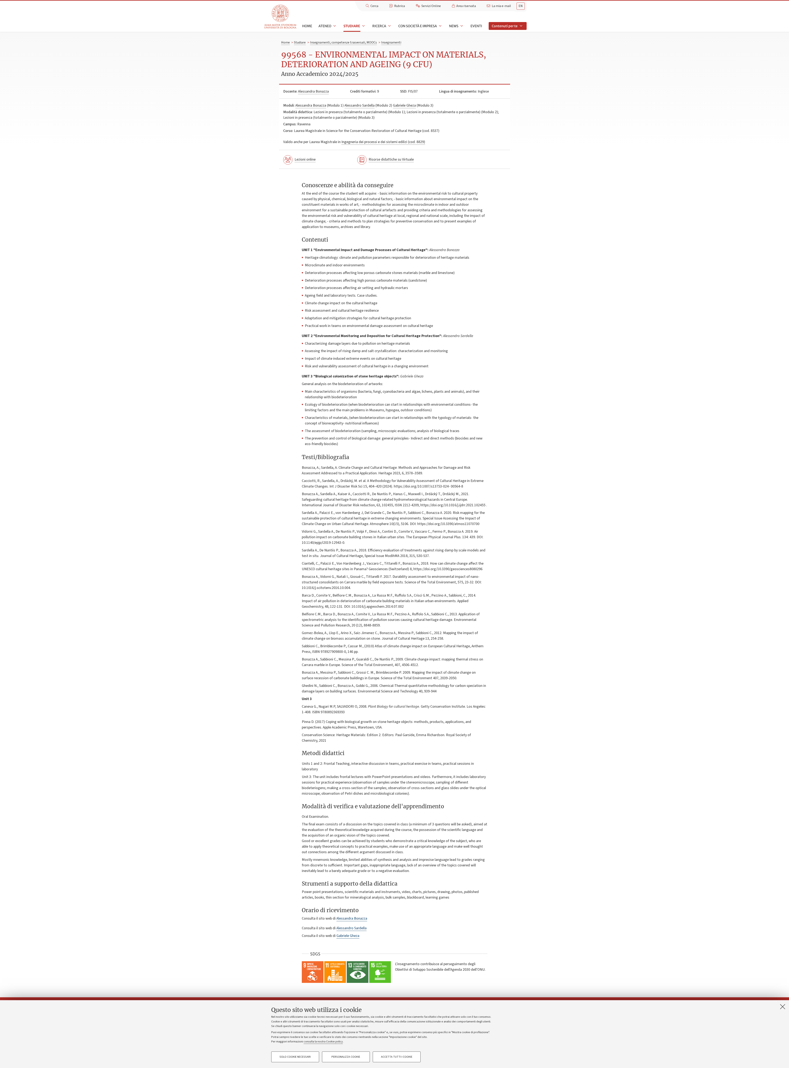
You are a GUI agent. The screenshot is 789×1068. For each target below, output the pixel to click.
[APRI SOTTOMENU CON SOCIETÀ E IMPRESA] (440, 25)
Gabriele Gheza (404, 105)
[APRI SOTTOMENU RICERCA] (389, 25)
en (521, 6)
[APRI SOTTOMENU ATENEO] (334, 25)
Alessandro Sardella (359, 105)
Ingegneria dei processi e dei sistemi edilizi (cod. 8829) (383, 142)
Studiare (351, 26)
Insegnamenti (391, 42)
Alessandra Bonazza (313, 91)
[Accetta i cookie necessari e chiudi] (782, 1006)
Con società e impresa (417, 26)
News (453, 26)
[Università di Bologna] (281, 17)
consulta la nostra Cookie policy (323, 1042)
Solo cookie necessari (295, 1057)
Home (307, 26)
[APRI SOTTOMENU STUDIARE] (363, 25)
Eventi (476, 26)
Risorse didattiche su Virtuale (391, 159)
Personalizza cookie (345, 1057)
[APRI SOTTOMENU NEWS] (461, 25)
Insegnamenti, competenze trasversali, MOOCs (343, 42)
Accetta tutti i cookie (396, 1057)
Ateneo (324, 26)
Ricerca (379, 26)
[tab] (521, 6)
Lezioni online (305, 159)
